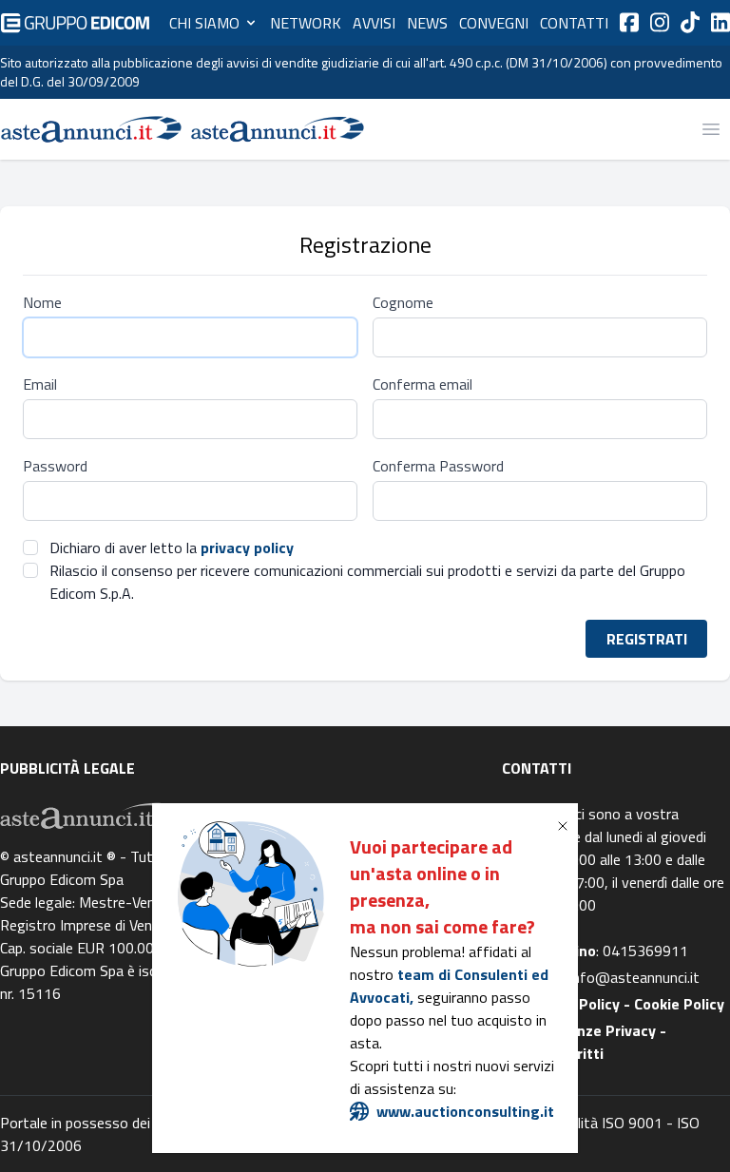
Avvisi (374, 22)
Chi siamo (204, 22)
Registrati (646, 638)
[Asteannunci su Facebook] (629, 22)
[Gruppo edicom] (75, 22)
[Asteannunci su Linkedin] (720, 22)
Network (305, 22)
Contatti (574, 22)
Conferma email (422, 384)
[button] (566, 826)
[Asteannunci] (91, 129)
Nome (42, 302)
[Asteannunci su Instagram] (659, 22)
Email (40, 384)
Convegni (493, 22)
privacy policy (247, 547)
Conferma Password (438, 465)
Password (55, 465)
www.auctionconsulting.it (465, 1111)
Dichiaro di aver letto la (171, 547)
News (427, 22)
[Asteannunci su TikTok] (690, 22)
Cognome (403, 302)
